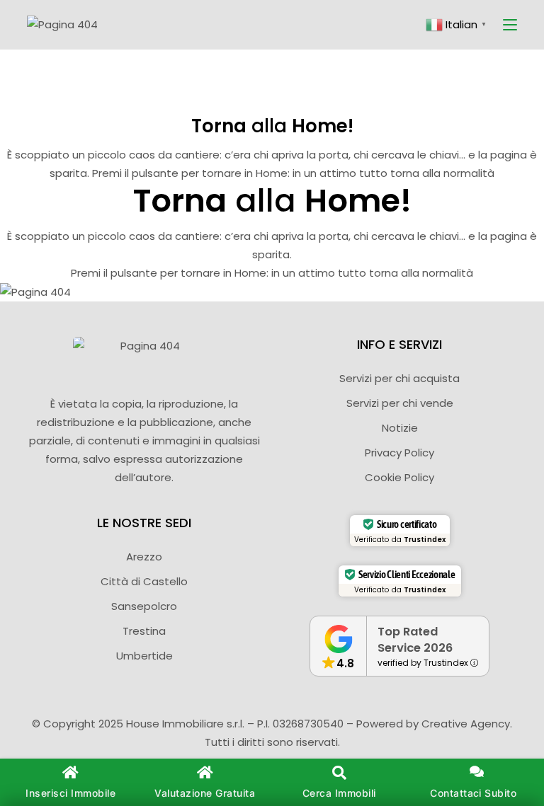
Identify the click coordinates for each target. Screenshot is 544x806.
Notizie (400, 427)
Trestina (144, 630)
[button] (339, 782)
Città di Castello (144, 581)
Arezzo (144, 556)
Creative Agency (465, 723)
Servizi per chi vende (399, 403)
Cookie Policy (399, 477)
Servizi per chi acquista (399, 378)
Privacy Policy (399, 452)
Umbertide (144, 655)
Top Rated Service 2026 (415, 639)
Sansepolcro (144, 606)
